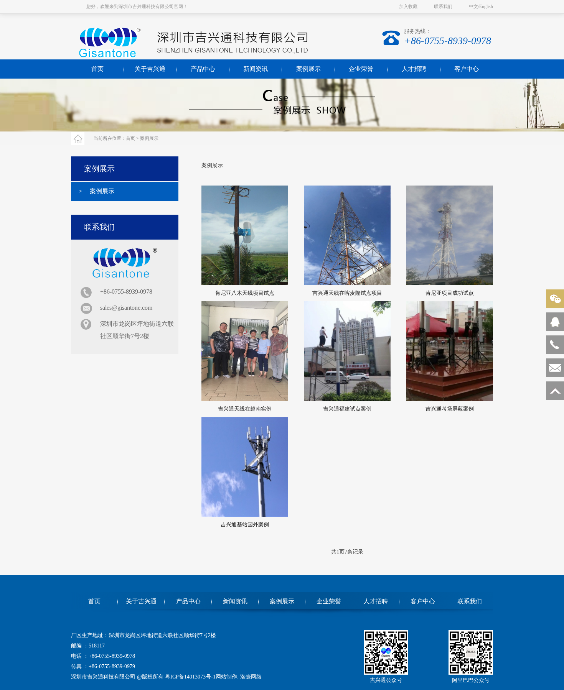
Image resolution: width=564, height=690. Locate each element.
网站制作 (226, 677)
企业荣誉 (361, 69)
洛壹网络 (251, 677)
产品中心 (203, 69)
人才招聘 (414, 69)
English (486, 6)
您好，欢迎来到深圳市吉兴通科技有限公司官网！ (137, 6)
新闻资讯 (255, 69)
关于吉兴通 (150, 69)
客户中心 (466, 69)
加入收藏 (408, 6)
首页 (130, 138)
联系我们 (443, 6)
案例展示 (308, 69)
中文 (473, 6)
